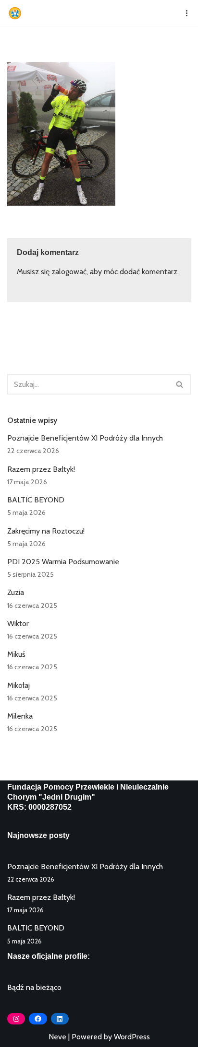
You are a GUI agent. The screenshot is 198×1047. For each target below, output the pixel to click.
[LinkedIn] (60, 1018)
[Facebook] (38, 1018)
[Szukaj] (180, 384)
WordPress (132, 1036)
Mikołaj (18, 685)
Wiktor (18, 623)
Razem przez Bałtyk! (41, 469)
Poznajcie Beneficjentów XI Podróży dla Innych (85, 437)
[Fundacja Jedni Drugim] (17, 13)
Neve (57, 1036)
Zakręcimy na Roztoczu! (46, 530)
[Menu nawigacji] (183, 13)
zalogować (69, 271)
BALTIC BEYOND (35, 499)
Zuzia (15, 592)
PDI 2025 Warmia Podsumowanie (63, 561)
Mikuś (16, 654)
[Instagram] (16, 1018)
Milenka (20, 716)
